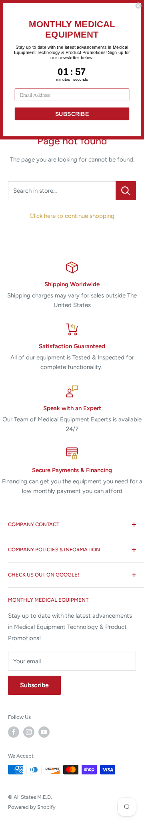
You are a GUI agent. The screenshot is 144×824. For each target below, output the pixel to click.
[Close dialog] (138, 5)
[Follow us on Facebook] (13, 732)
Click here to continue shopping (72, 215)
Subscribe (34, 685)
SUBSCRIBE (72, 114)
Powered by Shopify (32, 807)
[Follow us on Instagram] (28, 732)
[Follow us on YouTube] (44, 732)
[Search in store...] (126, 190)
